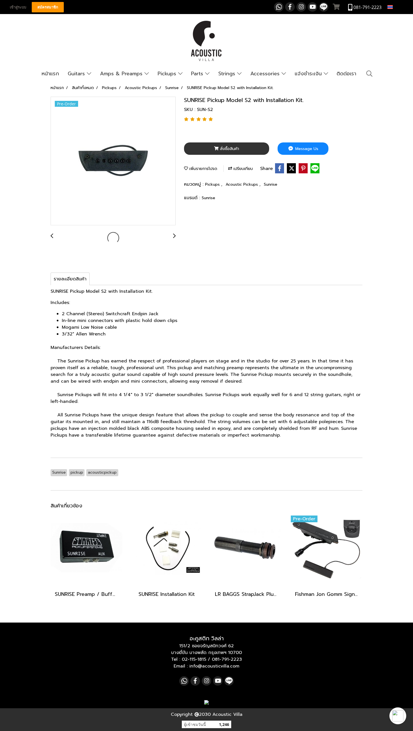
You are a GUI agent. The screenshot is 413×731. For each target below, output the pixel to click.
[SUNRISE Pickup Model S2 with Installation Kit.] (113, 161)
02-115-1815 (194, 659)
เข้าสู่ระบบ (18, 7)
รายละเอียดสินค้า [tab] (70, 279)
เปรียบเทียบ (242, 169)
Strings (227, 74)
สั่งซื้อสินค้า (229, 149)
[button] (397, 715)
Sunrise (270, 184)
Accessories (266, 74)
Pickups (168, 74)
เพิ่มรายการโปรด (202, 169)
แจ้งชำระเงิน (309, 74)
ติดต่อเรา (346, 74)
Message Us (306, 149)
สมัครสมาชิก (47, 7)
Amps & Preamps (122, 74)
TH (397, 7)
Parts (198, 74)
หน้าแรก (50, 74)
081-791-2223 (227, 659)
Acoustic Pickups (242, 184)
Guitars (77, 74)
